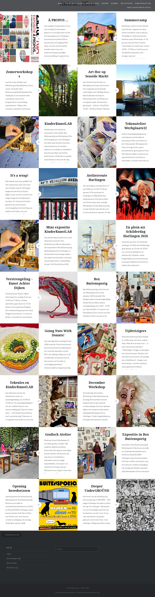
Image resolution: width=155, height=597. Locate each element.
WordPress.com (94, 592)
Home (60, 3)
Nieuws (105, 3)
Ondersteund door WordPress (65, 592)
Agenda (114, 3)
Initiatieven (127, 3)
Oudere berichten (12, 535)
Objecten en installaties (139, 7)
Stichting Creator (74, 3)
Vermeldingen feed (14, 558)
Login (9, 554)
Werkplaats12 (92, 3)
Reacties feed (12, 563)
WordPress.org (12, 568)
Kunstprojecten (143, 3)
